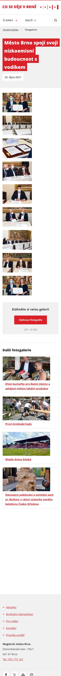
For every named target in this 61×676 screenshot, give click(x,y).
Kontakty (11, 628)
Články (8, 20)
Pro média (12, 621)
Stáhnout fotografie (30, 319)
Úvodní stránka (10, 29)
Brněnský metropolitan (19, 614)
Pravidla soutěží (15, 635)
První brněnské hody (18, 424)
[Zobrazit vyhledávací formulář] (55, 20)
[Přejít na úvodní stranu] (19, 9)
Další (29, 20)
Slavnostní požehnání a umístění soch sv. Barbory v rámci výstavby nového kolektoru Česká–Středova (29, 499)
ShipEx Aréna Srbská (18, 459)
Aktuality (11, 607)
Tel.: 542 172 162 (13, 659)
